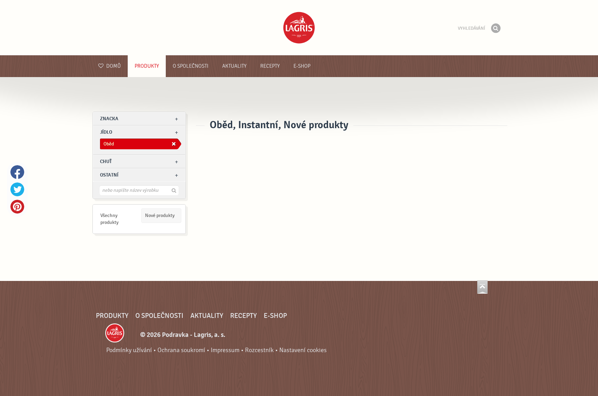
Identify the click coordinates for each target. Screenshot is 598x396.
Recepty (270, 66)
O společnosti (190, 66)
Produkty (147, 66)
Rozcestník (259, 350)
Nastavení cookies (303, 350)
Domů (113, 66)
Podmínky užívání (129, 350)
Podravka (299, 27)
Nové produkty (160, 215)
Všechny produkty (109, 219)
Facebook (17, 172)
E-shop (301, 66)
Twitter (17, 189)
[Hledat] (495, 28)
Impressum (225, 350)
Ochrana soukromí (181, 350)
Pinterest (17, 207)
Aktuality (234, 66)
